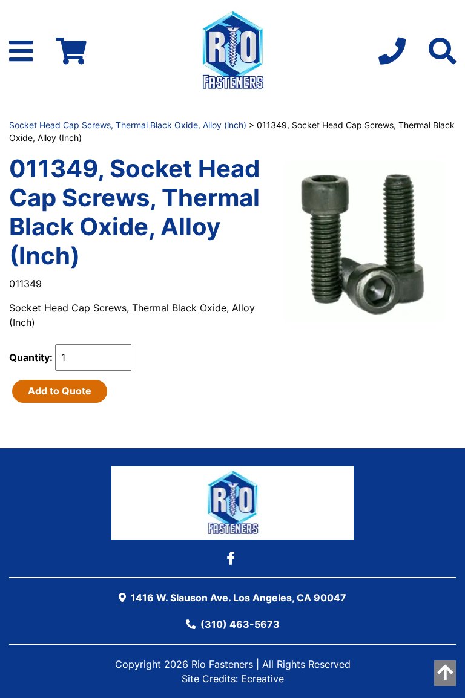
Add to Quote (59, 391)
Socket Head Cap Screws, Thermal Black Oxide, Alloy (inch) (127, 125)
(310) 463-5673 (239, 624)
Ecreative (262, 679)
